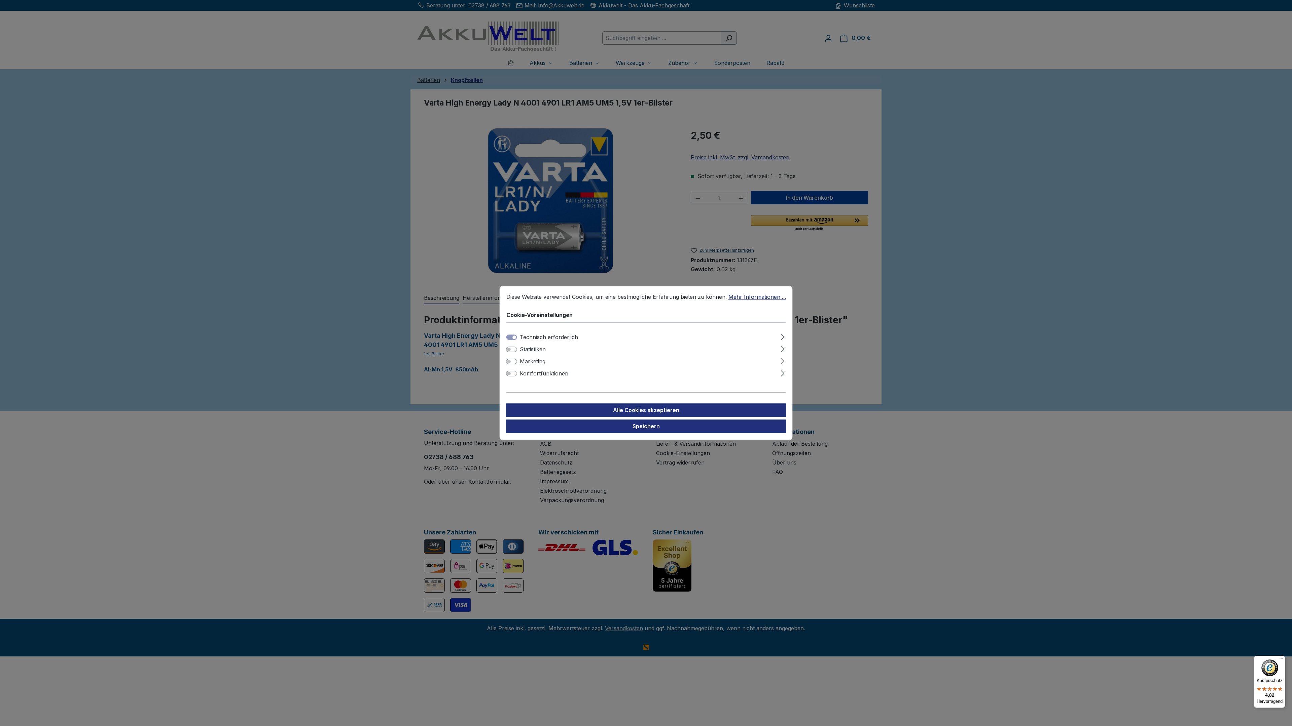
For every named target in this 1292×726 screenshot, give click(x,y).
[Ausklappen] (782, 336)
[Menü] (1281, 660)
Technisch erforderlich (549, 337)
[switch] (511, 349)
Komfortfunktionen (544, 373)
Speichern (646, 426)
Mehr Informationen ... (757, 296)
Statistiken (533, 349)
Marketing (532, 361)
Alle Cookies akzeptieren (646, 410)
